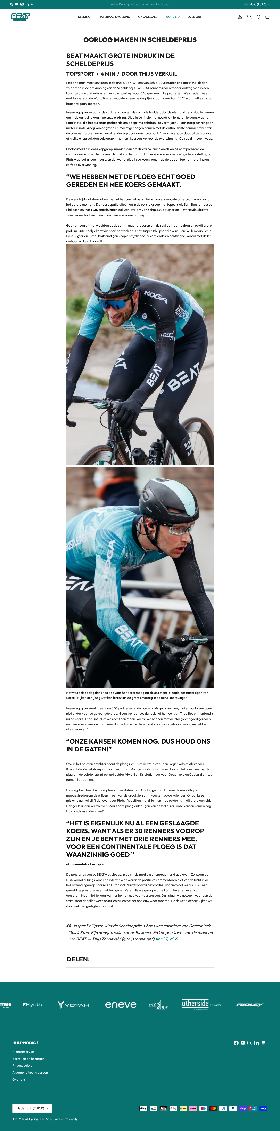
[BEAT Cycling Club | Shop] (20, 17)
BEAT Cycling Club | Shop (37, 1119)
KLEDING (84, 17)
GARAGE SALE (147, 17)
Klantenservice (23, 1052)
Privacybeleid (22, 1065)
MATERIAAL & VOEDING (114, 17)
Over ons (19, 1079)
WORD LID (172, 17)
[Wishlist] (258, 16)
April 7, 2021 (166, 939)
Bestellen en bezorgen (28, 1059)
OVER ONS (195, 17)
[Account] (239, 16)
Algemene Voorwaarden (30, 1072)
